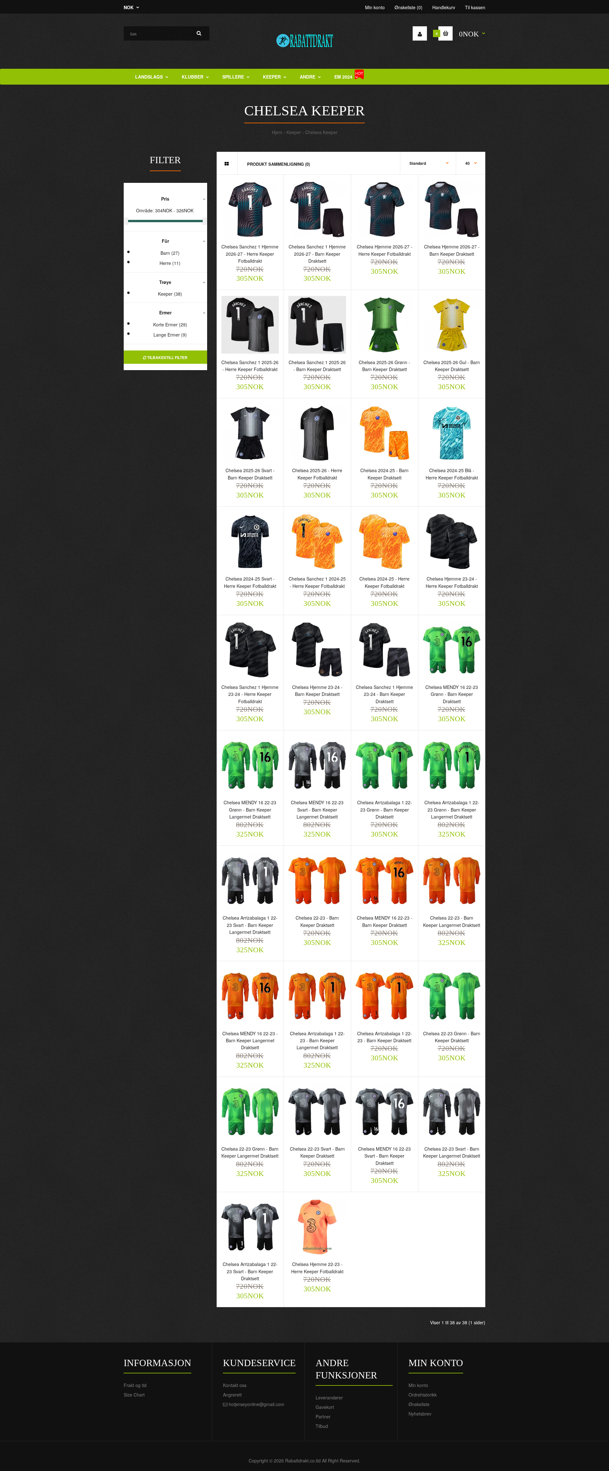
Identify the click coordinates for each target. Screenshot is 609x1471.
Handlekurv (443, 7)
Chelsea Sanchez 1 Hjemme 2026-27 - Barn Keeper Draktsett (317, 253)
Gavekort (325, 1407)
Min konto (375, 7)
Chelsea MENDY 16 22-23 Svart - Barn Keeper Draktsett (384, 1156)
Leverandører (329, 1397)
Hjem (277, 132)
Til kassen (475, 7)
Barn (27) (170, 253)
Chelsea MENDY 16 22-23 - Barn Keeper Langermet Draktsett (250, 1040)
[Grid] (227, 163)
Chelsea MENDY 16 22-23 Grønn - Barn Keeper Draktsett (451, 694)
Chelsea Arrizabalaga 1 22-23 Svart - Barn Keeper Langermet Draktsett (250, 925)
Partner (323, 1416)
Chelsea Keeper (321, 132)
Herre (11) (170, 263)
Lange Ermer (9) (170, 334)
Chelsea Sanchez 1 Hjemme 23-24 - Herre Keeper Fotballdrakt (249, 694)
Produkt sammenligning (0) (278, 164)
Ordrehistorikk (423, 1394)
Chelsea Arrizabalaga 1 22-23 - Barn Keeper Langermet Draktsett (317, 1040)
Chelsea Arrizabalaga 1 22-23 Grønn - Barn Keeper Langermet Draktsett (451, 809)
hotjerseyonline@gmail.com (256, 1404)
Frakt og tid (135, 1385)
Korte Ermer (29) (170, 324)
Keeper (293, 132)
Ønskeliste (419, 1404)
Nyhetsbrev (420, 1413)
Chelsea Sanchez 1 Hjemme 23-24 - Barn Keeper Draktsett (384, 694)
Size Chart (134, 1394)
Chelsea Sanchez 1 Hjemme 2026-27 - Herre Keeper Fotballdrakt (249, 253)
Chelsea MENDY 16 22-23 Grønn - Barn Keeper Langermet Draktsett (250, 809)
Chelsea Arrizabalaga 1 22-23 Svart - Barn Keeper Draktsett (250, 1271)
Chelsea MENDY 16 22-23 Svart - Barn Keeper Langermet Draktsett (317, 809)
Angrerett (232, 1394)
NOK (129, 7)
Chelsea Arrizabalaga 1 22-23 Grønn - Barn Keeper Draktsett (384, 809)
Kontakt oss (234, 1385)
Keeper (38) (170, 294)
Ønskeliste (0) (408, 7)
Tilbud (322, 1426)
